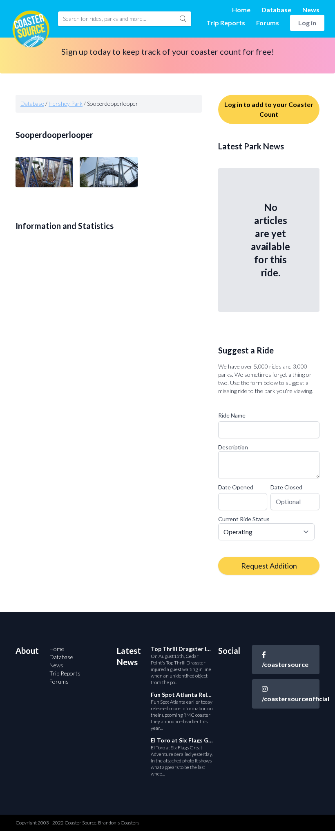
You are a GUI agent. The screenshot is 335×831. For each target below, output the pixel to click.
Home (241, 9)
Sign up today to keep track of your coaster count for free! (167, 51)
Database (276, 9)
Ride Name (232, 415)
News (310, 9)
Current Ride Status (244, 518)
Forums (267, 23)
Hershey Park (66, 103)
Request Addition (269, 565)
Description (233, 447)
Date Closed (286, 487)
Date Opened (235, 487)
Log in (307, 23)
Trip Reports (225, 23)
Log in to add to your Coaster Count (268, 109)
